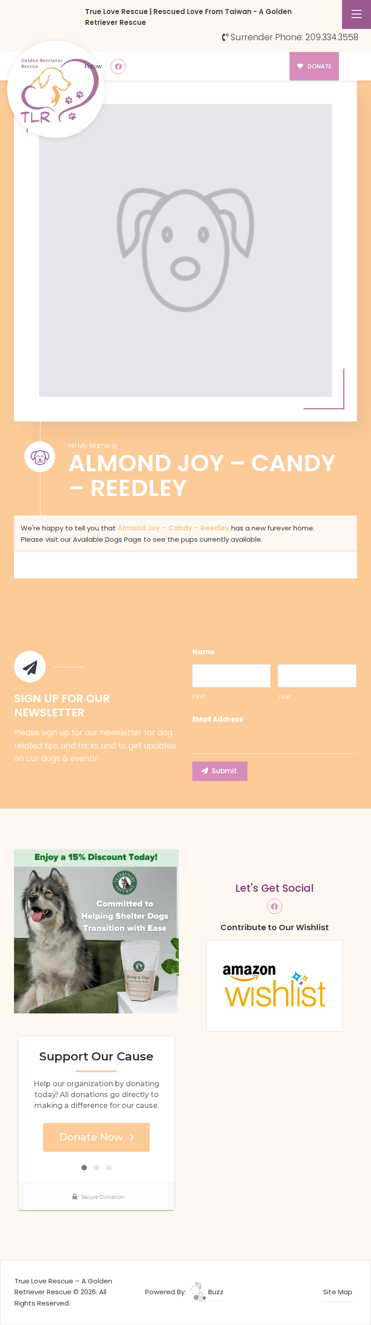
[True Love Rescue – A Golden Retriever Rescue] (56, 89)
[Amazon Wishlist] (274, 985)
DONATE (318, 66)
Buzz (215, 1292)
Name (203, 652)
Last (284, 696)
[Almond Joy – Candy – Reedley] (185, 250)
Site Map (337, 1292)
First (199, 696)
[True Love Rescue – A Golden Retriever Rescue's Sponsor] (96, 930)
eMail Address (217, 719)
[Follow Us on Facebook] (118, 66)
